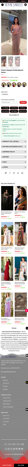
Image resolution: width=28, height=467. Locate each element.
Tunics (7, 347)
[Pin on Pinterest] (22, 173)
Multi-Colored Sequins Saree (20, 212)
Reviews (5, 386)
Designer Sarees (14, 67)
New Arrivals (8, 337)
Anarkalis (12, 345)
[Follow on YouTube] (22, 449)
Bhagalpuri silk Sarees (16, 335)
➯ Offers (4, 167)
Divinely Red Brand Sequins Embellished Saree (6, 284)
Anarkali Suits (5, 345)
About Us (5, 380)
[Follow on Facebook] (6, 449)
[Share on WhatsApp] (6, 173)
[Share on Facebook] (10, 173)
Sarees (7, 67)
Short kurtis (20, 347)
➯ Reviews (5, 157)
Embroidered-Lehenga (19, 348)
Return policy (6, 404)
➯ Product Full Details (10, 141)
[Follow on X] (11, 449)
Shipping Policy (7, 401)
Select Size (4, 92)
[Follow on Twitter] (14, 449)
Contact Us (6, 383)
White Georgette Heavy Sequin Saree (6, 248)
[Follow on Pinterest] (19, 449)
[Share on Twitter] (14, 173)
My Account (6, 415)
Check (23, 102)
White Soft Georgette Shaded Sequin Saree (20, 283)
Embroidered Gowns (14, 350)
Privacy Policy (7, 397)
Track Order (6, 418)
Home (2, 67)
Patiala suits (18, 345)
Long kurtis (13, 347)
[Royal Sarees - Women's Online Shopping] (14, 4)
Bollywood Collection (7, 339)
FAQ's (4, 424)
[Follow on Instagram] (8, 449)
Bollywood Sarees (21, 333)
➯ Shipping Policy (8, 152)
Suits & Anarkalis (22, 337)
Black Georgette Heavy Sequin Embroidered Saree (6, 213)
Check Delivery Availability (8, 99)
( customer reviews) (12, 77)
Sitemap (14, 328)
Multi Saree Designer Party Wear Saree (20, 248)
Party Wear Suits (5, 335)
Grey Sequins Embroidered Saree (5, 319)
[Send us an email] (16, 449)
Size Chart (6, 421)
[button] (2, 5)
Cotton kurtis (9, 348)
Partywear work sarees (11, 341)
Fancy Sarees (14, 343)
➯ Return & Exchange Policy (12, 146)
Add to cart (7, 465)
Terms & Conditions (8, 407)
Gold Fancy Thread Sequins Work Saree (19, 319)
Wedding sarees (22, 341)
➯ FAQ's (4, 162)
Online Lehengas (11, 333)
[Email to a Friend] (18, 173)
